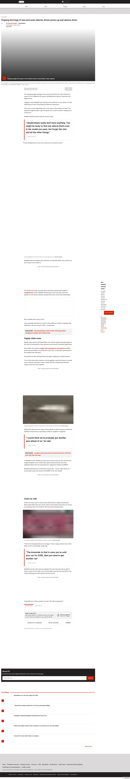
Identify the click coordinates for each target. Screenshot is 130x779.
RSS (40, 764)
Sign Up (90, 678)
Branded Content (25, 764)
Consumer (4, 17)
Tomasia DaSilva (12, 23)
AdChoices (127, 777)
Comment (68, 622)
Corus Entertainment (63, 774)
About (4, 764)
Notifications (53, 764)
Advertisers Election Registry (75, 764)
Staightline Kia (28, 292)
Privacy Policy (13, 774)
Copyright (20, 774)
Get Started (109, 312)
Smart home (62, 764)
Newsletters (45, 764)
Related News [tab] (29, 605)
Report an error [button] (54, 622)
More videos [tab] (38, 605)
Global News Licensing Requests (11, 767)
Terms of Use (28, 774)
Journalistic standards (34, 622)
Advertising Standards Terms (48, 774)
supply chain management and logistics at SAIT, (55, 348)
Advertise (36, 774)
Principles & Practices (13, 764)
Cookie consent (26, 767)
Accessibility (73, 774)
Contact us (34, 764)
